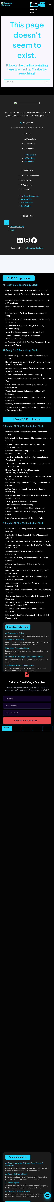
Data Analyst (26, 190)
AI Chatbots (29, 148)
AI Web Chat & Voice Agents (17, 1191)
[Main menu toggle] (50, 4)
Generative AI (26, 180)
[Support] (47, 1195)
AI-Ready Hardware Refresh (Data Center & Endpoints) (24, 1164)
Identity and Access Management (19, 665)
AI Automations (27, 185)
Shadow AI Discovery (14, 639)
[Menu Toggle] (6, 222)
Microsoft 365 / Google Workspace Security (24, 656)
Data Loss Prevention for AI (17, 648)
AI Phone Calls (30, 139)
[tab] (7, 728)
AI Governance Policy (14, 633)
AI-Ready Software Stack (16, 1174)
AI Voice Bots (29, 144)
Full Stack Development (30, 176)
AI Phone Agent (12, 1182)
